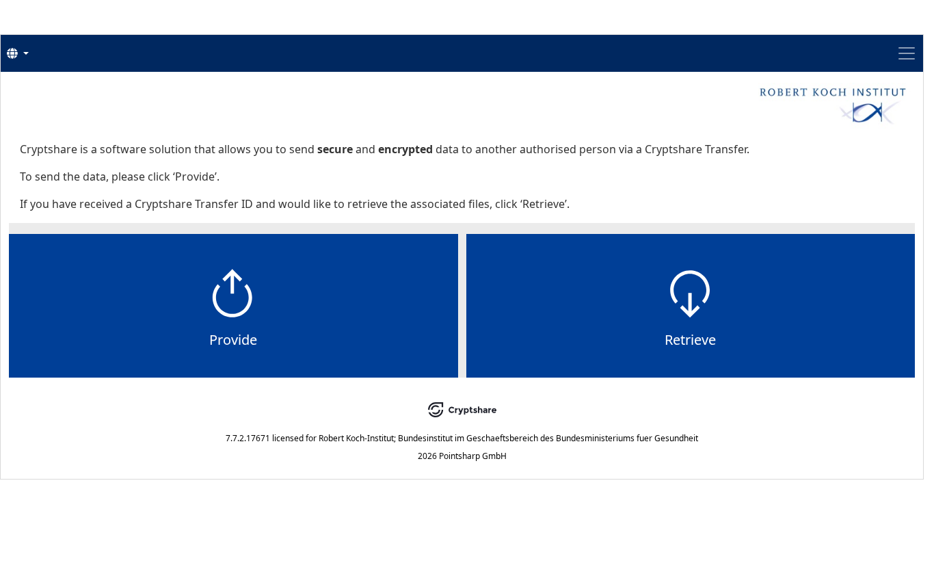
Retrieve (690, 339)
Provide (233, 339)
